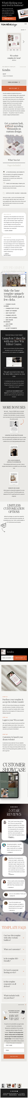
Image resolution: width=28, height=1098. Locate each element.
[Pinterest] (13, 1091)
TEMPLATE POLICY (13, 1094)
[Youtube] (17, 1091)
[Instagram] (11, 1091)
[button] (25, 24)
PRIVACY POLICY (21, 1094)
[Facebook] (15, 1091)
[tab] (14, 160)
